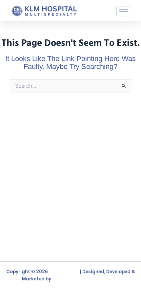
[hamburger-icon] (123, 11)
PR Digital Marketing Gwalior (85, 279)
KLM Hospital (64, 272)
